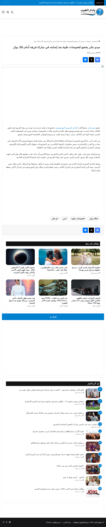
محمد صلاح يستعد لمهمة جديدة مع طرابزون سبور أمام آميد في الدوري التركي (54, 454)
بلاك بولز (93, 218)
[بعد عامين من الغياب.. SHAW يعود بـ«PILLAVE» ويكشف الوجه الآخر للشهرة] (53, 287)
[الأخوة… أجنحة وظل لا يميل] (93, 481)
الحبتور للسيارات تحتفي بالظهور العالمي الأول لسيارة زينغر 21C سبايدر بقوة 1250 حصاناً (85, 300)
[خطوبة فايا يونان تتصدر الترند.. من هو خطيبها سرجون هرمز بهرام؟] (85, 257)
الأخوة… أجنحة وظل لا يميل (73, 477)
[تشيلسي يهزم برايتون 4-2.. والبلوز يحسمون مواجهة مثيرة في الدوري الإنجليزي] (93, 405)
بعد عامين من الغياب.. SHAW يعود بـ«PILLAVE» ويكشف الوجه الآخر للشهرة (54, 300)
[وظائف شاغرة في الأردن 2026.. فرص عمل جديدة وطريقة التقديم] (93, 492)
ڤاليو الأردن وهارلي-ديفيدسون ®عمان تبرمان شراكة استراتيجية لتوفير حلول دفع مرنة (51, 390)
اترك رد (53, 317)
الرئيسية (95, 41)
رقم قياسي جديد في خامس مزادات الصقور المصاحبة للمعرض (76, 424)
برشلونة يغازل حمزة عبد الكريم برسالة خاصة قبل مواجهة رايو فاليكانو (57, 443)
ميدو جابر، (92, 128)
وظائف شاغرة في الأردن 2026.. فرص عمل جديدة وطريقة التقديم (59, 489)
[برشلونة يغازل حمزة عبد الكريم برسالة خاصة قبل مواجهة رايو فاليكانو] (93, 446)
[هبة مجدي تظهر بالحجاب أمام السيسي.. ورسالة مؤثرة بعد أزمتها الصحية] (20, 287)
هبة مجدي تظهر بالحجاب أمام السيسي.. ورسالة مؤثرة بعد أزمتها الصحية (22, 300)
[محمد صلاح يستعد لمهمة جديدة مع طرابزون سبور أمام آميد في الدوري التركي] (93, 458)
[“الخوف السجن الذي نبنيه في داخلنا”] (93, 469)
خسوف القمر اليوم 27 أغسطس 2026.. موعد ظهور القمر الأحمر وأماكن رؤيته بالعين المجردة (23, 270)
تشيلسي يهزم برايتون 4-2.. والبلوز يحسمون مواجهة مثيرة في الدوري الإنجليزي (54, 401)
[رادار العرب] (92, 12)
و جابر (54, 218)
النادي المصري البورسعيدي (66, 128)
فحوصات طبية (77, 218)
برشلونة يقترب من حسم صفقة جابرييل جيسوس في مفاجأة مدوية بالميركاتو (55, 413)
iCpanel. (49, 522)
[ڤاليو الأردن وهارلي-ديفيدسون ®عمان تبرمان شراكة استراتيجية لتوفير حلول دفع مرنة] (93, 393)
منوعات (88, 41)
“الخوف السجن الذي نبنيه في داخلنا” (70, 466)
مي (64, 218)
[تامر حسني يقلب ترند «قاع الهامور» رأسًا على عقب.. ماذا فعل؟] (53, 257)
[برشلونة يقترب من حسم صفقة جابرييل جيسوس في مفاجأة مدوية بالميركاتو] (93, 416)
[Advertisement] (53, 27)
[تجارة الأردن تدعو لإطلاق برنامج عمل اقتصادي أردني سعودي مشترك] (93, 435)
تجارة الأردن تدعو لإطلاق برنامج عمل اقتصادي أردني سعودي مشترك (58, 431)
